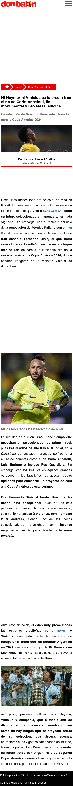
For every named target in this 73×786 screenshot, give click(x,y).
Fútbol (18, 87)
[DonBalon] (5, 87)
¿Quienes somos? (56, 775)
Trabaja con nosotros (34, 782)
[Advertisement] (36, 46)
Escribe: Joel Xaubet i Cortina (36, 159)
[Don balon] (32, 3)
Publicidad (16, 782)
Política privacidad (10, 775)
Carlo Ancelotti (52, 211)
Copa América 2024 (39, 87)
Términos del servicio (33, 775)
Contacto (5, 782)
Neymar (61, 631)
